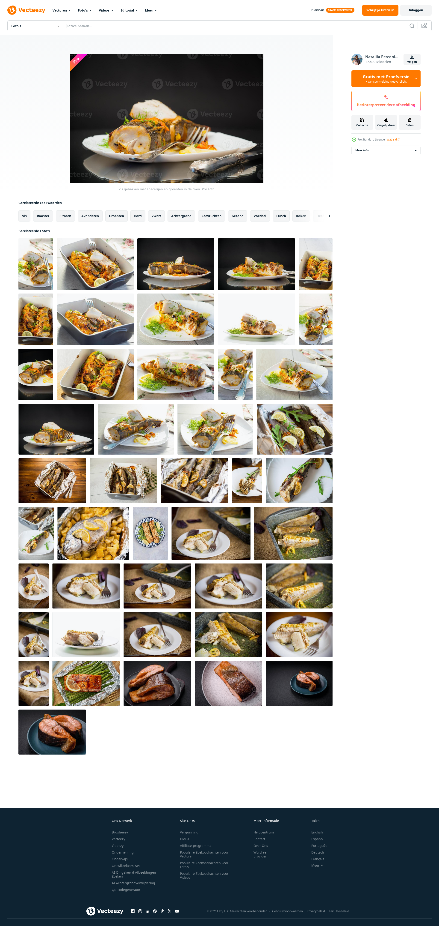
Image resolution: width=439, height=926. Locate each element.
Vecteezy (118, 839)
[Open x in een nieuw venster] (169, 911)
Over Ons (260, 845)
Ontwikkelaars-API (126, 865)
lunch (281, 216)
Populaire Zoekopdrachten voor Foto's (204, 865)
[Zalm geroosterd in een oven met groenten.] (150, 533)
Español (317, 839)
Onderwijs (120, 859)
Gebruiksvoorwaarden (287, 911)
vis (24, 216)
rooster (43, 216)
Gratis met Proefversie (386, 79)
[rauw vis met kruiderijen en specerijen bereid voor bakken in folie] (295, 429)
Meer (149, 10)
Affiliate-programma (195, 845)
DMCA (184, 839)
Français (317, 859)
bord (138, 216)
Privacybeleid (316, 911)
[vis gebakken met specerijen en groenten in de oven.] (35, 264)
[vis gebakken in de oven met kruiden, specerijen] (210, 533)
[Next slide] (325, 216)
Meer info (361, 150)
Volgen (412, 62)
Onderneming (123, 852)
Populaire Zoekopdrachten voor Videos (204, 875)
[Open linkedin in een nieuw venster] (147, 911)
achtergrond (181, 216)
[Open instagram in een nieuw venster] (140, 911)
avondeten (90, 216)
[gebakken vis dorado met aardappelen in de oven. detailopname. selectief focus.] (93, 533)
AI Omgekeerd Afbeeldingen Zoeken (134, 874)
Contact (259, 839)
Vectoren (60, 10)
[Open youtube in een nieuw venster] (177, 911)
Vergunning (189, 832)
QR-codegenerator (126, 889)
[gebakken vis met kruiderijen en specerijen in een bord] (247, 480)
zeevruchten (211, 216)
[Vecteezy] (26, 10)
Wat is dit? (393, 139)
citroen (65, 216)
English (317, 832)
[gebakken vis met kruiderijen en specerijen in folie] (52, 480)
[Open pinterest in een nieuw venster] (155, 911)
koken (301, 216)
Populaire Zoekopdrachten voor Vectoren (204, 854)
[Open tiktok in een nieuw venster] (162, 911)
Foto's (83, 10)
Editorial (127, 10)
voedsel (260, 216)
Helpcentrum (263, 832)
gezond (238, 216)
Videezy (118, 845)
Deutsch (317, 852)
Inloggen (416, 10)
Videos (104, 10)
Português (319, 845)
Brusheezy (120, 832)
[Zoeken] (412, 26)
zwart (156, 216)
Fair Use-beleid (339, 911)
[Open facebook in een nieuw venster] (133, 911)
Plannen (317, 10)
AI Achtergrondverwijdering (133, 883)
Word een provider (260, 854)
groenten (116, 216)
